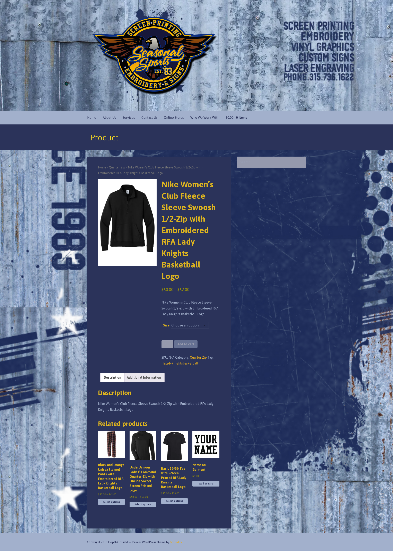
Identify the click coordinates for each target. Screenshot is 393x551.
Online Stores (174, 117)
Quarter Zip (117, 167)
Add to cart (185, 344)
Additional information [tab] (144, 377)
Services (129, 117)
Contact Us (149, 117)
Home (91, 117)
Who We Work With (204, 117)
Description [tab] (112, 377)
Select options (111, 502)
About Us (109, 117)
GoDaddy (176, 542)
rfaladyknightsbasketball (179, 363)
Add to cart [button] (206, 483)
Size (166, 325)
